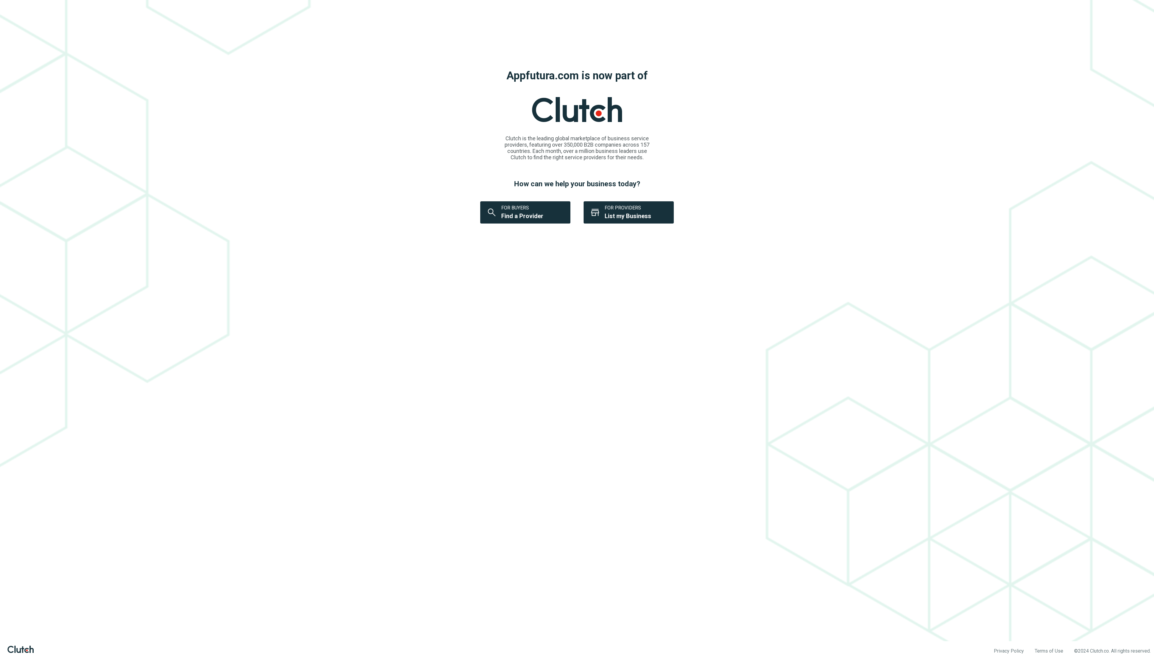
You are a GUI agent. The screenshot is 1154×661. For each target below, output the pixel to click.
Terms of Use (1049, 651)
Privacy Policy (1009, 651)
